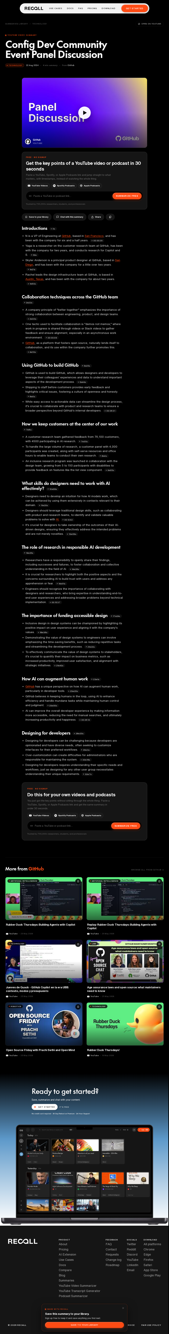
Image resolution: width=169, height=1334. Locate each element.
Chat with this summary (71, 217)
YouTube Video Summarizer (78, 1285)
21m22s (91, 647)
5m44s (83, 382)
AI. (57, 519)
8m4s (104, 456)
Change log (113, 1259)
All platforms (152, 1244)
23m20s (74, 691)
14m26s (75, 569)
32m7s (88, 774)
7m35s (84, 441)
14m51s (62, 584)
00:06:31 (110, 411)
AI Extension (67, 1254)
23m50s (53, 705)
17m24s (116, 616)
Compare (65, 1270)
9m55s (111, 470)
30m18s (86, 760)
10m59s (53, 489)
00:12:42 (68, 520)
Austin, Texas (34, 279)
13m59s (72, 534)
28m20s (80, 733)
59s (35, 255)
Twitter (131, 1244)
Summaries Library (16, 24)
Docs (70, 8)
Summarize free (127, 196)
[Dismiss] (123, 1308)
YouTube (132, 1259)
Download (108, 8)
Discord (132, 1254)
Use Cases (55, 8)
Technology (39, 24)
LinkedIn (132, 1264)
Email (130, 1270)
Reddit (131, 1249)
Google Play (152, 1275)
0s (54, 229)
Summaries (66, 1280)
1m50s (33, 284)
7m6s (29, 430)
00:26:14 (85, 720)
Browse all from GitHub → (147, 870)
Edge (147, 1254)
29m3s (86, 750)
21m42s (59, 665)
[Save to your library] (78, 881)
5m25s (87, 366)
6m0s (32, 396)
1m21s (32, 269)
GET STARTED (46, 1107)
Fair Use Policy (151, 1325)
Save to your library (38, 217)
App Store (151, 1270)
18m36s (43, 632)
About (63, 1244)
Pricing (92, 8)
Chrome (149, 1249)
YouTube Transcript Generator (79, 1290)
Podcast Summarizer (73, 1295)
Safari (148, 1264)
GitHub (66, 235)
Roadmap (112, 1264)
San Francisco (94, 235)
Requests (112, 1254)
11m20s (44, 505)
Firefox (148, 1259)
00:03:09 (52, 338)
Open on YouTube (151, 24)
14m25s (29, 553)
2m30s (33, 319)
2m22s (29, 303)
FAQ (80, 8)
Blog (62, 1275)
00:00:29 (97, 240)
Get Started (134, 8)
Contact (111, 1249)
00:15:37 (56, 602)
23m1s (96, 679)
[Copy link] (110, 217)
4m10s (33, 352)
